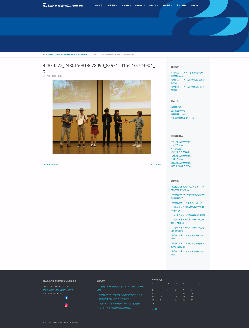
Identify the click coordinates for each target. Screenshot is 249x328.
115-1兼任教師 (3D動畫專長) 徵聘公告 (188, 215)
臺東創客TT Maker (179, 114)
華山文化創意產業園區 (181, 141)
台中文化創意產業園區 (181, 152)
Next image (155, 164)
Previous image (50, 164)
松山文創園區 (177, 145)
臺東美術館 (176, 107)
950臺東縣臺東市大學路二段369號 (58, 290)
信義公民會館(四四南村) (181, 166)
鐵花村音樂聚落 (178, 110)
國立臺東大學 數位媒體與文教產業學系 (63, 5)
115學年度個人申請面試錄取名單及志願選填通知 (118, 303)
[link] (203, 5)
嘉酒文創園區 (177, 159)
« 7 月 (154, 309)
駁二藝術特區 (177, 148)
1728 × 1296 (51, 76)
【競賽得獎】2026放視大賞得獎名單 (187, 202)
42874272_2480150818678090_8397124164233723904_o (69, 54)
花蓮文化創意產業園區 (181, 155)
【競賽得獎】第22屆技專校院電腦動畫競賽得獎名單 (119, 294)
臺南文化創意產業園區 (181, 162)
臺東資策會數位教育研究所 (183, 117)
